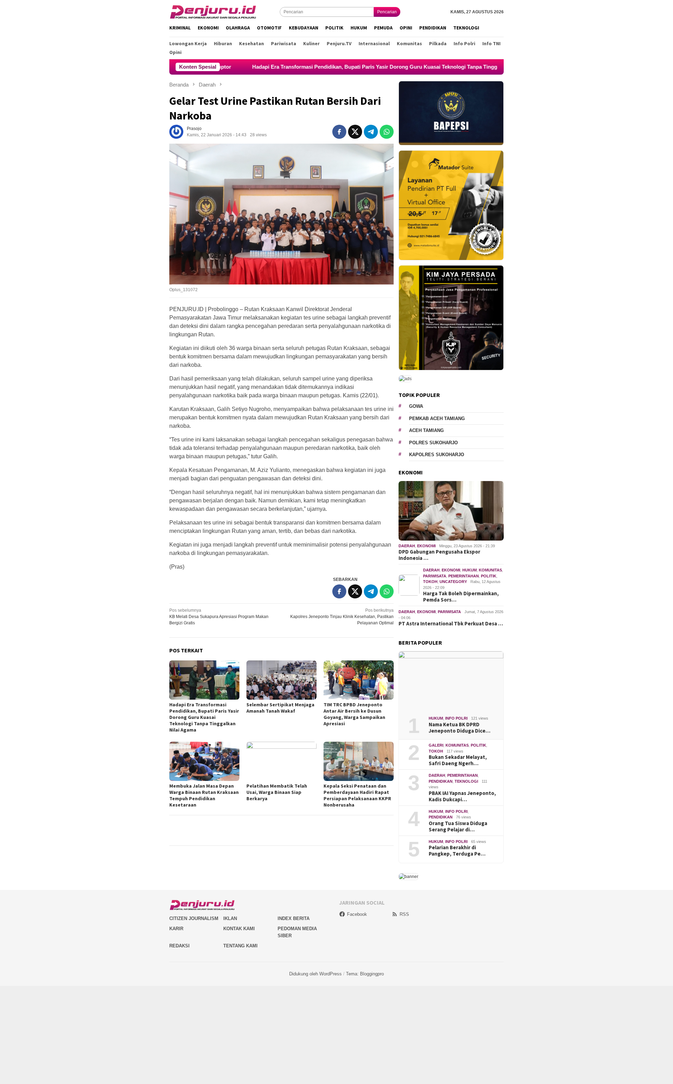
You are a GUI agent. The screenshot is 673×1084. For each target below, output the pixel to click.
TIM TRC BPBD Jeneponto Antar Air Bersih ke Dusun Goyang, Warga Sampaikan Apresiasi (354, 714)
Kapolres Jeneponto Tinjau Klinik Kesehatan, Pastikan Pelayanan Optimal (342, 616)
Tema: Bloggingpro (365, 973)
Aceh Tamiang (426, 430)
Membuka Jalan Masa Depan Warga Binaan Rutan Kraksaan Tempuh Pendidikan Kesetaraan (204, 795)
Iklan (230, 918)
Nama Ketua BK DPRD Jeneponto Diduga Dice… (459, 727)
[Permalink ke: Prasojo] (176, 131)
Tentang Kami (240, 945)
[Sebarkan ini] (339, 132)
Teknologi (466, 781)
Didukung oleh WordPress (315, 973)
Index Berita (294, 918)
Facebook (357, 914)
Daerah (407, 546)
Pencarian (387, 11)
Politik (488, 576)
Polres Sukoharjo (433, 442)
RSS (404, 914)
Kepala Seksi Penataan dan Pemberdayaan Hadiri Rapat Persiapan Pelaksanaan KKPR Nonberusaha (357, 795)
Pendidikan (441, 781)
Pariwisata (434, 576)
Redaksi (179, 945)
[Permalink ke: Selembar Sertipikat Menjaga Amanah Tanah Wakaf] (281, 680)
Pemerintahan (463, 576)
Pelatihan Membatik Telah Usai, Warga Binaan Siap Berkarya (276, 792)
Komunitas (490, 570)
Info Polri (456, 718)
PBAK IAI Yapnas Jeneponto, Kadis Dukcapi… (462, 796)
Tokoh (430, 581)
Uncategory (453, 581)
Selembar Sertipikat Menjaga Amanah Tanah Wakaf (280, 707)
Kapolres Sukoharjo (436, 454)
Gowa (416, 406)
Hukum (469, 570)
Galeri (436, 745)
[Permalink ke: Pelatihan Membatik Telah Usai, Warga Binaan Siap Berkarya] (281, 761)
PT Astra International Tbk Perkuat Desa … (451, 623)
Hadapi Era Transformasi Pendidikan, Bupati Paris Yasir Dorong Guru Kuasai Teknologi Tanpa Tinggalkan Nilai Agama (342, 67)
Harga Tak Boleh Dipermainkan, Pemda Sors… (461, 596)
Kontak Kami (239, 928)
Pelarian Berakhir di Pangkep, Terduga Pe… (457, 850)
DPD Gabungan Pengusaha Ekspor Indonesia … (439, 555)
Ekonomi (426, 546)
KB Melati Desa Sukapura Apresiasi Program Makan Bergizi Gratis (218, 616)
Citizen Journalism (193, 918)
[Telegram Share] (371, 132)
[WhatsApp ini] (387, 132)
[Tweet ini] (355, 132)
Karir (176, 928)
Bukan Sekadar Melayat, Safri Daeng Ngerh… (458, 760)
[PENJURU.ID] (213, 11)
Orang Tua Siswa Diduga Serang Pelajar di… (458, 826)
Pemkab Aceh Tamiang (437, 418)
